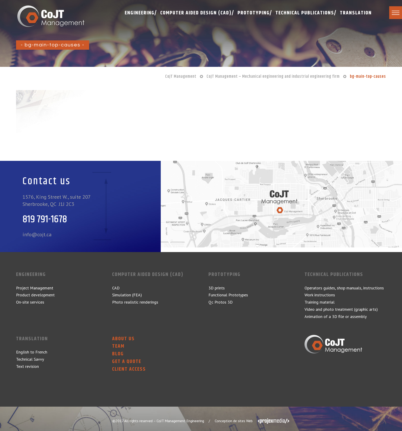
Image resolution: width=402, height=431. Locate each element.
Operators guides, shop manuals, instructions (344, 288)
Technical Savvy (30, 359)
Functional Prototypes (228, 295)
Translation (32, 339)
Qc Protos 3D (220, 302)
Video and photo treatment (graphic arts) (341, 309)
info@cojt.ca (37, 234)
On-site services (30, 302)
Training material (320, 302)
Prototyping (224, 274)
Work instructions (320, 295)
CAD (116, 288)
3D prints (216, 288)
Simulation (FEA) (127, 295)
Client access (129, 369)
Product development (35, 295)
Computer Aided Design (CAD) (148, 274)
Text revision (27, 366)
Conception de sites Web (234, 420)
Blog (118, 354)
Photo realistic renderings (135, 302)
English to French (31, 352)
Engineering (31, 274)
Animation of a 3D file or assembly (336, 316)
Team (118, 346)
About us (123, 339)
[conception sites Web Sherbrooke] (273, 420)
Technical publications (334, 274)
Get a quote (126, 361)
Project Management (34, 288)
